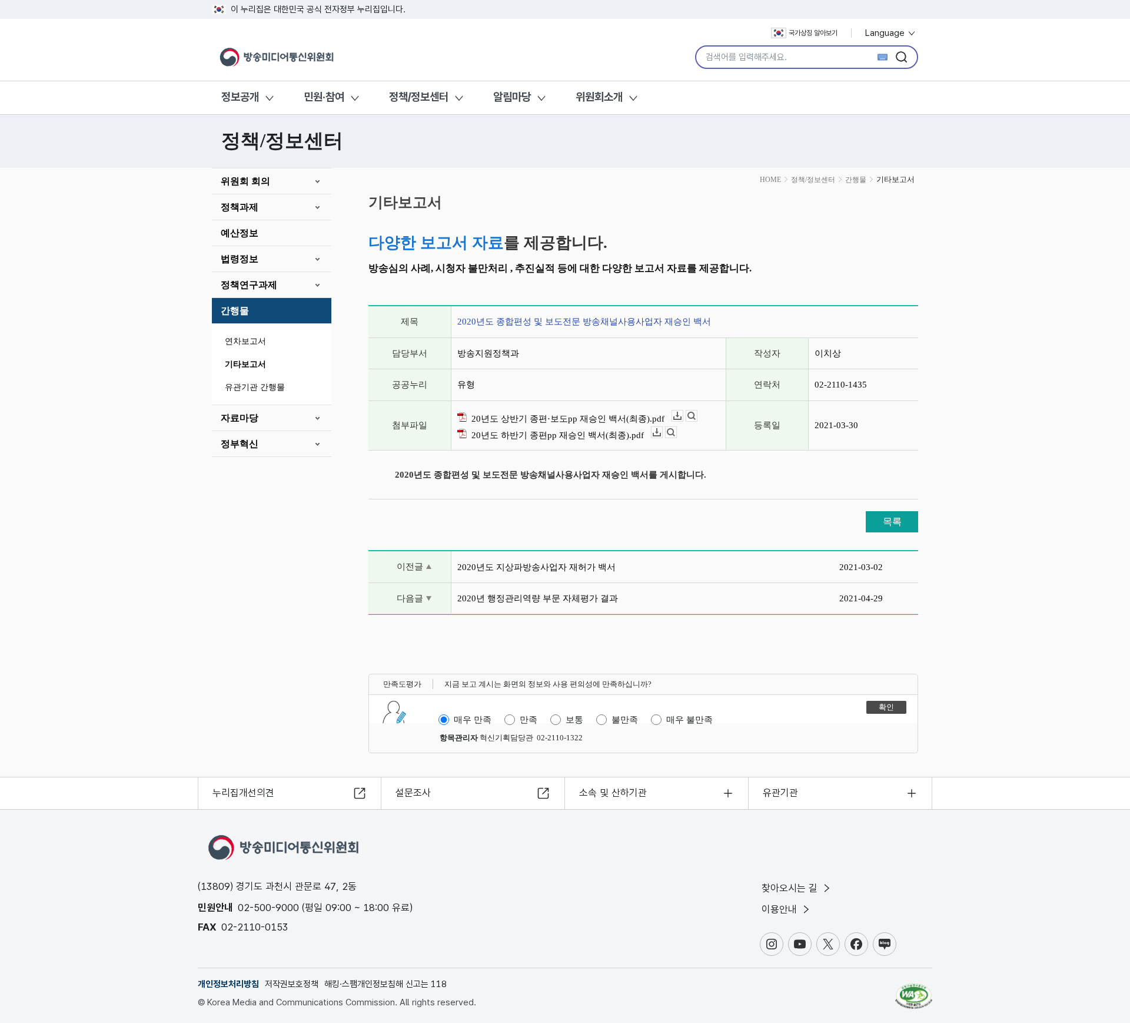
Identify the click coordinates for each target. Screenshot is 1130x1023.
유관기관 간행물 (255, 387)
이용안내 (781, 909)
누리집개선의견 (243, 793)
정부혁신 (239, 444)
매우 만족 (472, 719)
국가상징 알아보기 (813, 33)
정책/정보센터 (418, 97)
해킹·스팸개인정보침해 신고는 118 (385, 984)
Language (886, 33)
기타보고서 (245, 364)
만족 (528, 719)
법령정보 (239, 259)
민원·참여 (324, 97)
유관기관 (780, 793)
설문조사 (413, 793)
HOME (770, 180)
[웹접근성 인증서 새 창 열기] (913, 990)
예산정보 (239, 233)
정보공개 (240, 97)
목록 (892, 522)
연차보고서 (245, 341)
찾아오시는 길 (791, 888)
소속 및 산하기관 (613, 793)
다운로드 (662, 432)
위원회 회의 (245, 181)
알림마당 (512, 97)
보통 (574, 719)
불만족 (624, 719)
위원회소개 (599, 97)
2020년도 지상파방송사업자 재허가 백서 (536, 567)
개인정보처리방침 (228, 984)
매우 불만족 (689, 719)
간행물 (235, 311)
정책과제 (239, 207)
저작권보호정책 (291, 984)
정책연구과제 (249, 285)
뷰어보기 (676, 432)
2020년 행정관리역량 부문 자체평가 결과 (537, 598)
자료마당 (239, 418)
